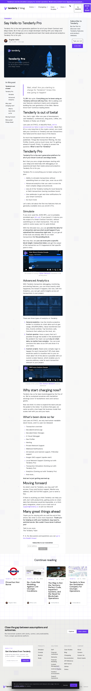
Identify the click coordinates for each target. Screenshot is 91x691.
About (79, 649)
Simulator (41, 649)
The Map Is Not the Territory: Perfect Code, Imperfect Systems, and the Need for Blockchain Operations (55, 591)
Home (31, 7)
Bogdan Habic (14, 40)
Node (39, 658)
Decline (65, 685)
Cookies (86, 686)
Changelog (42, 7)
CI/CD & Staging (56, 669)
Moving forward (10, 117)
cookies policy (19, 686)
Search (78, 9)
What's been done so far (12, 111)
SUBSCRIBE (77, 46)
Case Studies (53, 8)
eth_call (37, 217)
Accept (74, 685)
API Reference (68, 661)
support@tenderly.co (30, 507)
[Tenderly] (9, 686)
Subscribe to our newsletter (43, 543)
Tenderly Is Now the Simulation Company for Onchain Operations (77, 586)
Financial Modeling (54, 660)
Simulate (11, 94)
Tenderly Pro (9, 91)
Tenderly (9, 579)
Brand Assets (81, 658)
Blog (65, 652)
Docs (62, 7)
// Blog (21, 8)
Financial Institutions (54, 653)
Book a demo (87, 8)
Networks (54, 657)
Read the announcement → (75, 1)
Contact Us (80, 655)
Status (66, 669)
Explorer (71, 631)
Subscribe (26, 660)
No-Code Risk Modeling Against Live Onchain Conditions (33, 586)
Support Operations (54, 677)
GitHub (66, 666)
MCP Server (68, 663)
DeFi (52, 649)
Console (40, 652)
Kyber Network (44, 273)
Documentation (68, 658)
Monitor (40, 655)
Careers (79, 652)
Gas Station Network (47, 384)
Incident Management (55, 665)
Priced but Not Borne (13, 583)
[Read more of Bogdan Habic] (6, 41)
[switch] (70, 5)
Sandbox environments (55, 672)
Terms (80, 686)
